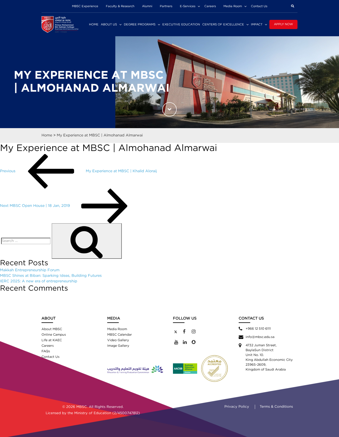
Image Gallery (118, 345)
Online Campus (54, 334)
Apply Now (283, 24)
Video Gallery (118, 340)
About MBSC (52, 329)
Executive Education (181, 24)
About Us (109, 24)
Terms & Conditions (276, 406)
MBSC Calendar (119, 334)
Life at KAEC (52, 340)
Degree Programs (139, 24)
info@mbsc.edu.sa (260, 337)
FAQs (46, 351)
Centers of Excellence (223, 24)
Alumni (147, 6)
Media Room (232, 6)
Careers (210, 6)
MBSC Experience (85, 6)
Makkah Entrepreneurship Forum (29, 270)
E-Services (187, 6)
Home (93, 24)
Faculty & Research (120, 6)
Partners (166, 6)
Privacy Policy (236, 406)
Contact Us (259, 6)
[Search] (87, 241)
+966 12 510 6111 (258, 328)
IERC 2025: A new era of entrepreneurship (38, 281)
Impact (256, 24)
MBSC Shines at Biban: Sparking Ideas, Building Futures (51, 275)
